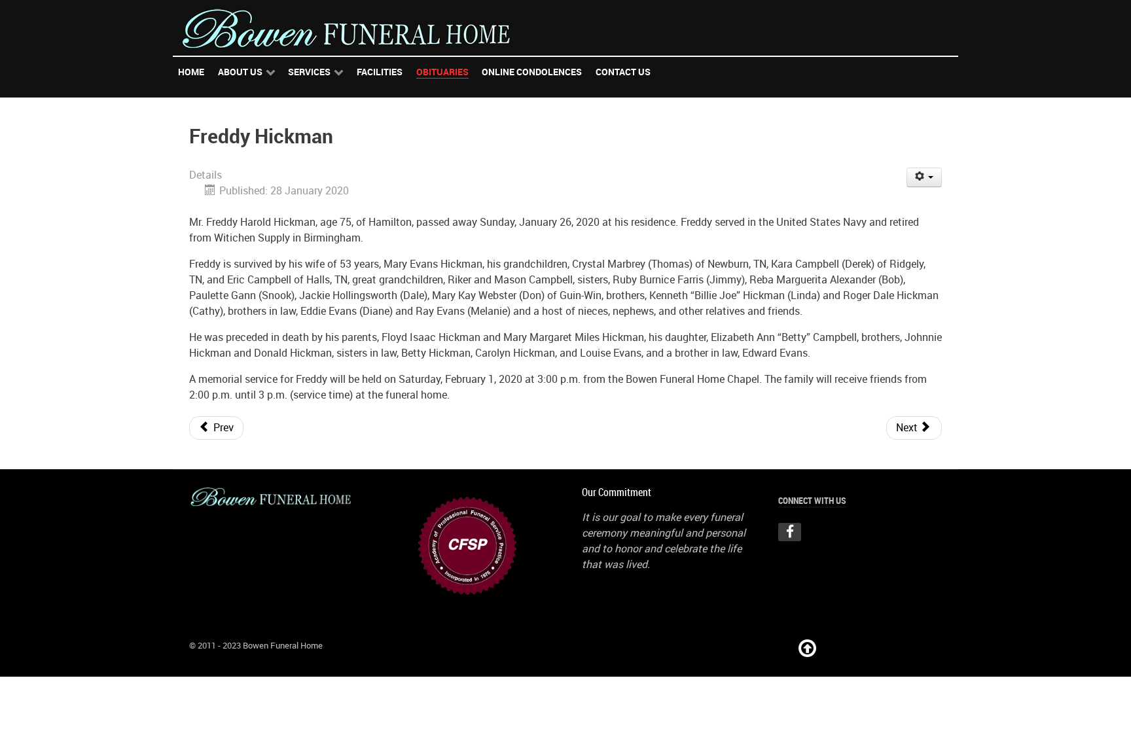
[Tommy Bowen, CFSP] (467, 545)
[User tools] (924, 177)
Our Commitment (616, 492)
